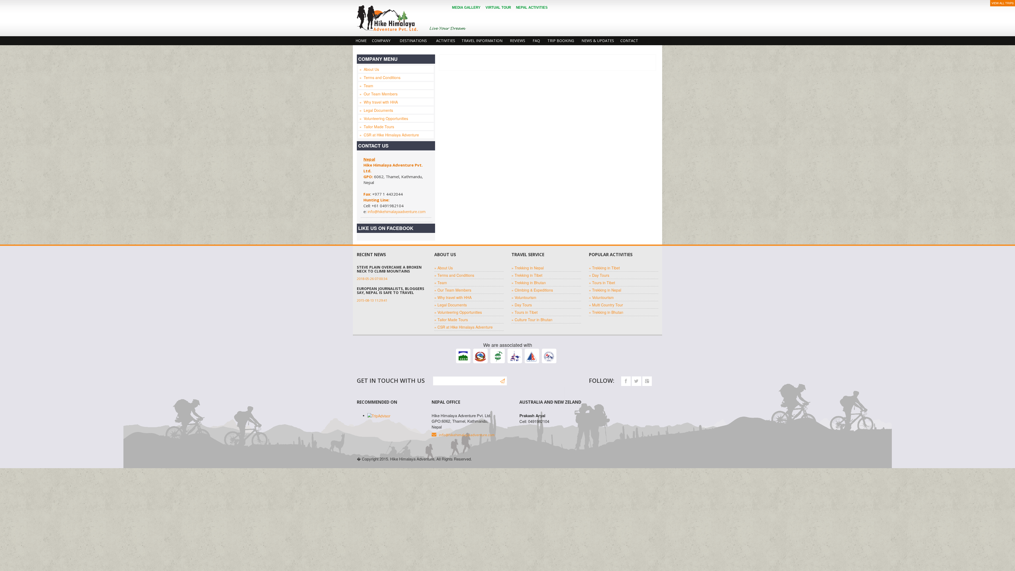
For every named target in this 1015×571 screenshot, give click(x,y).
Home (361, 40)
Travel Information (482, 40)
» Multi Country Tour (606, 304)
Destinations (413, 40)
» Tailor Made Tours (376, 126)
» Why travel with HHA (378, 102)
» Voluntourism (523, 297)
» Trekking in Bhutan (528, 282)
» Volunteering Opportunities (383, 118)
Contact (629, 40)
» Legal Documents (376, 110)
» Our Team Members (378, 93)
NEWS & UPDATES (597, 40)
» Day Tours (521, 304)
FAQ (536, 40)
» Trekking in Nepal (527, 267)
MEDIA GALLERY (466, 8)
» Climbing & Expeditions (532, 290)
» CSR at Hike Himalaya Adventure (389, 134)
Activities (445, 40)
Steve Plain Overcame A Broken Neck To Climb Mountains (389, 269)
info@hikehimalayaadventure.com (397, 211)
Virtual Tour (498, 8)
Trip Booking (560, 40)
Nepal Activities (532, 8)
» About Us (369, 69)
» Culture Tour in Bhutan (531, 319)
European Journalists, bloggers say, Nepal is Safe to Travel (390, 290)
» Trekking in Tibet (526, 275)
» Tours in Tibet (524, 312)
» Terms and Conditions (379, 77)
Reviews (517, 40)
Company (381, 40)
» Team (366, 85)
